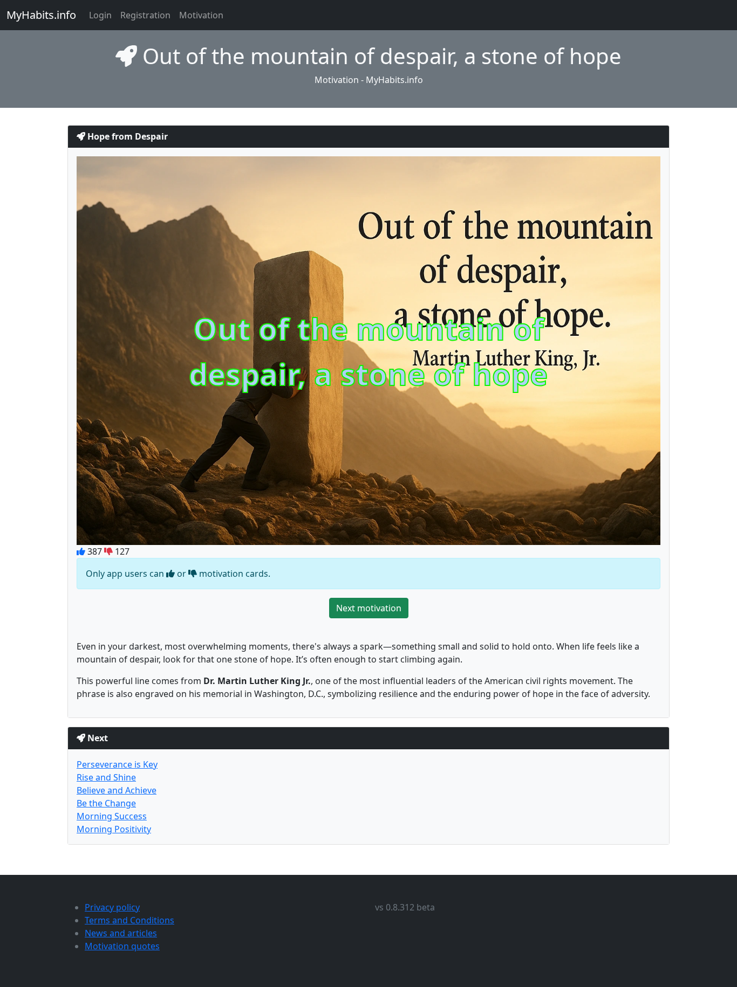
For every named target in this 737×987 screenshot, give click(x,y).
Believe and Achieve (116, 790)
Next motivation (368, 608)
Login (100, 15)
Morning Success (112, 816)
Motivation (201, 15)
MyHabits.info (41, 15)
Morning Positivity (114, 829)
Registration (145, 15)
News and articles (121, 933)
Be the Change (106, 803)
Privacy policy (112, 907)
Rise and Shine (106, 777)
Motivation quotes (122, 946)
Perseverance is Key (117, 764)
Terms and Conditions (129, 920)
